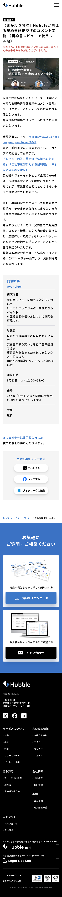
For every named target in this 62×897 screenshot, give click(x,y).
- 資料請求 (8, 830)
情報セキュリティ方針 (12, 880)
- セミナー (37, 748)
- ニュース (37, 755)
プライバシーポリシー (12, 875)
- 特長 (6, 735)
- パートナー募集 (11, 761)
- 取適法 (7, 784)
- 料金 (6, 748)
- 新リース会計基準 (12, 778)
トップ (6, 518)
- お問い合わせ (10, 823)
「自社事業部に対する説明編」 (28, 164)
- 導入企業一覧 (39, 807)
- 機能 (6, 742)
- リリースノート (11, 755)
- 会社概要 (37, 778)
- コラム (36, 742)
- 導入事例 (37, 800)
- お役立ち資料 (39, 735)
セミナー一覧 (20, 518)
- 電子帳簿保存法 (11, 791)
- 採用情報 (37, 784)
